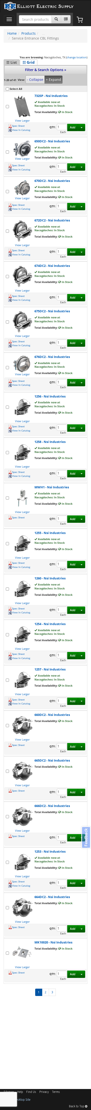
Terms (56, 1092)
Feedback (86, 837)
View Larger (22, 120)
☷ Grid (29, 62)
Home (12, 33)
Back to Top (77, 1106)
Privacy (44, 1092)
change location (77, 57)
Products (28, 33)
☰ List (11, 62)
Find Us (31, 1092)
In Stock (67, 112)
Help (20, 1092)
